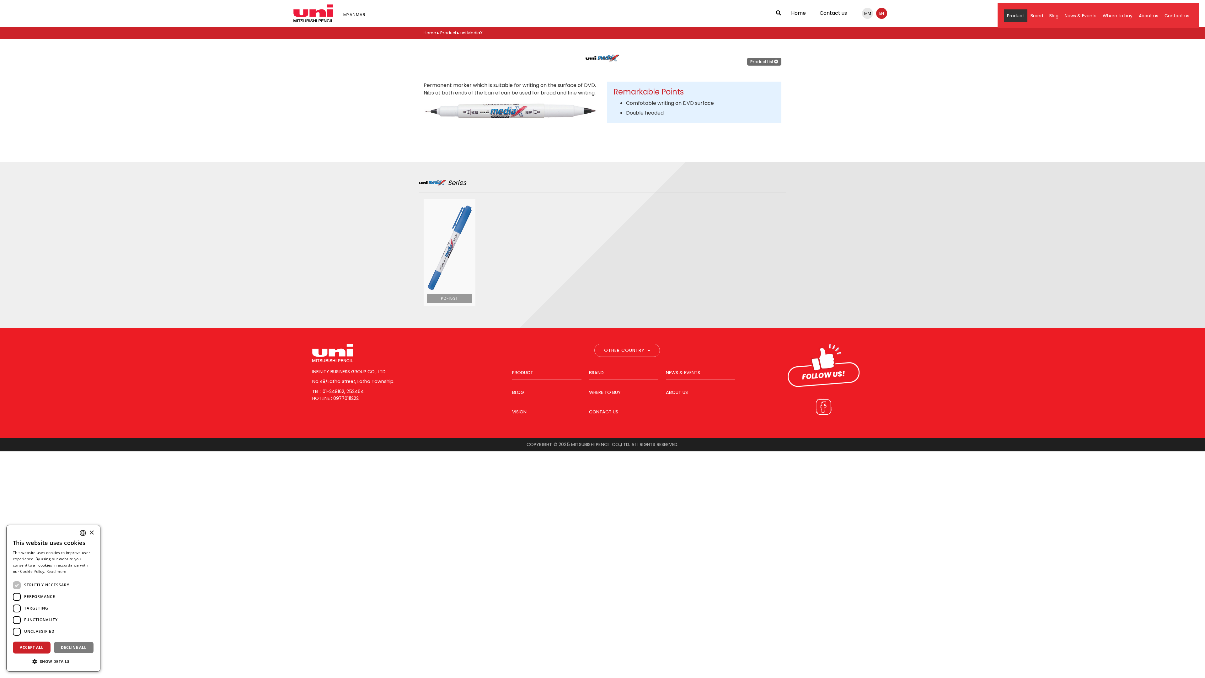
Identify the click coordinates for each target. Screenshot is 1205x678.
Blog (1053, 16)
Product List (762, 61)
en (881, 13)
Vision (519, 412)
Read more (56, 571)
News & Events (1080, 16)
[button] (53, 661)
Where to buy (1118, 16)
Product (1015, 16)
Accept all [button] (31, 647)
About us (1148, 16)
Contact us (833, 13)
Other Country (624, 350)
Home (798, 13)
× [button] (91, 532)
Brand (1037, 16)
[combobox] (83, 533)
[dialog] (53, 598)
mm (867, 13)
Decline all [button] (73, 647)
